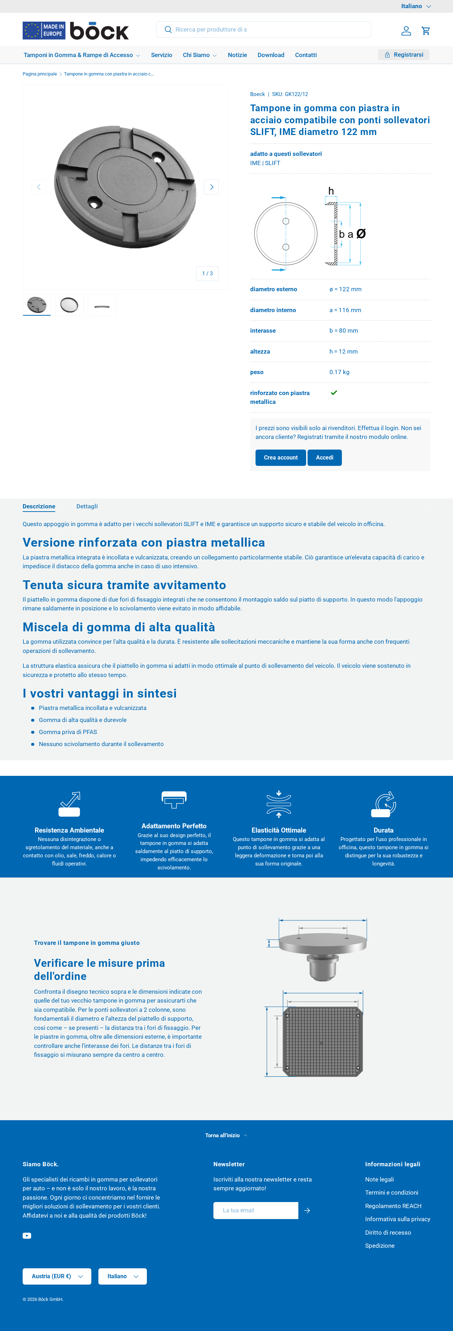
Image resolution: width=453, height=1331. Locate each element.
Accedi (324, 457)
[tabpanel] (226, 634)
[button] (426, 31)
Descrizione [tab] (39, 506)
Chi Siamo (196, 54)
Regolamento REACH (393, 1205)
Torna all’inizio (223, 1135)
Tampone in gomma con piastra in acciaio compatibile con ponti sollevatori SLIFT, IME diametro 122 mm (109, 74)
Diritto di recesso (388, 1232)
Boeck (257, 94)
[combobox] (263, 29)
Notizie (237, 54)
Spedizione (380, 1245)
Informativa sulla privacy (397, 1219)
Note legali (379, 1179)
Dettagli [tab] (87, 506)
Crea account (281, 457)
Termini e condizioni (391, 1192)
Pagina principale (40, 74)
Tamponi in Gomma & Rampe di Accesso (78, 54)
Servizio (161, 54)
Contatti (306, 54)
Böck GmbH (50, 1299)
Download (271, 54)
